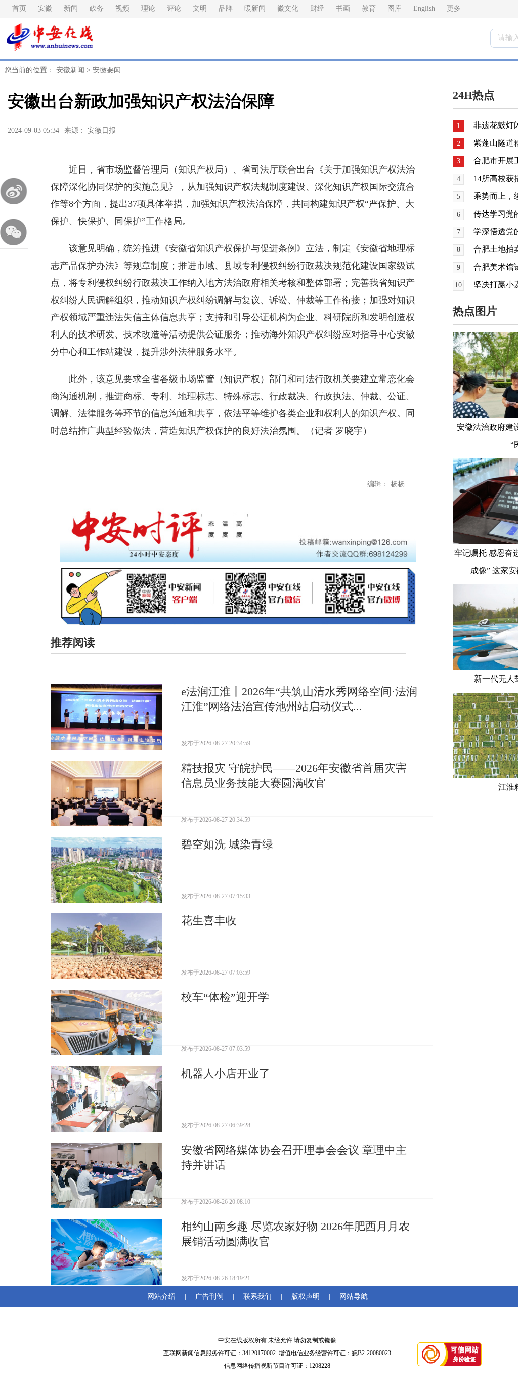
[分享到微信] (14, 232)
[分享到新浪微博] (14, 191)
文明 (200, 8)
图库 (394, 8)
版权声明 (305, 1296)
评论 (174, 8)
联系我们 (257, 1296)
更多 (454, 8)
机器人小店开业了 (225, 1073)
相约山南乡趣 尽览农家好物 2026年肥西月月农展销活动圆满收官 (295, 1234)
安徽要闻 (107, 70)
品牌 (226, 8)
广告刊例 (209, 1296)
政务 (97, 8)
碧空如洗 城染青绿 (227, 844)
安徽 (45, 8)
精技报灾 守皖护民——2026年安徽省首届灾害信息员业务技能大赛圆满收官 (294, 775)
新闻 (71, 8)
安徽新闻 (70, 70)
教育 (369, 8)
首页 (19, 8)
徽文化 (287, 8)
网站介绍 (163, 1296)
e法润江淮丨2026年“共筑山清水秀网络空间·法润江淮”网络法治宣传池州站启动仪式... (299, 699)
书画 (343, 8)
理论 (148, 8)
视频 (122, 8)
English (424, 8)
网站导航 (351, 1296)
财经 (317, 8)
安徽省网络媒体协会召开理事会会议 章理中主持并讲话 (294, 1157)
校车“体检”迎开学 (225, 997)
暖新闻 (255, 8)
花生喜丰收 (209, 920)
